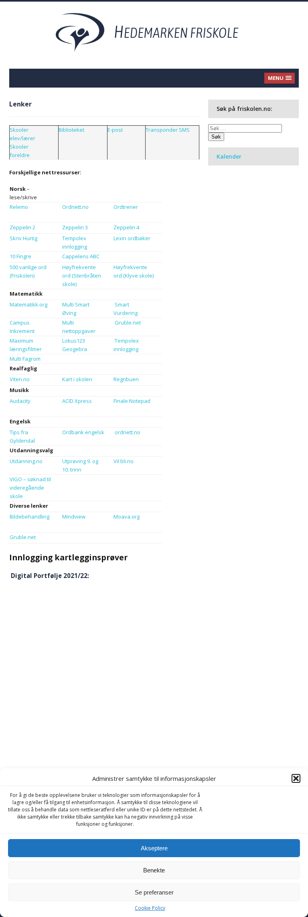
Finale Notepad (131, 400)
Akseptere (154, 848)
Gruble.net (128, 322)
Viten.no (20, 379)
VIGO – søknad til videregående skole (30, 488)
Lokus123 (73, 340)
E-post (115, 129)
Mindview (73, 516)
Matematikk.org (28, 304)
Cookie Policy (150, 908)
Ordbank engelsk (83, 432)
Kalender (229, 156)
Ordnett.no (75, 206)
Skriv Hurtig (24, 238)
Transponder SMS (168, 129)
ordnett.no (127, 432)
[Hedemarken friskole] (154, 31)
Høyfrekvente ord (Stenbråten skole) (81, 275)
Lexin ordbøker (131, 238)
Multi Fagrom (25, 358)
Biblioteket (71, 129)
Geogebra (74, 349)
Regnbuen (126, 379)
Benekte (154, 870)
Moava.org (126, 516)
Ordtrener (125, 206)
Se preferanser (154, 892)
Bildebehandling (29, 516)
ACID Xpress (77, 400)
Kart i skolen (77, 379)
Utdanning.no (26, 461)
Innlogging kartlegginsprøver (68, 557)
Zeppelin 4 (126, 227)
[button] (296, 778)
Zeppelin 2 (22, 227)
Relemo (19, 206)
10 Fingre (20, 256)
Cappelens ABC (80, 256)
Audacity (20, 400)
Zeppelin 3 (75, 227)
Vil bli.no (123, 461)
